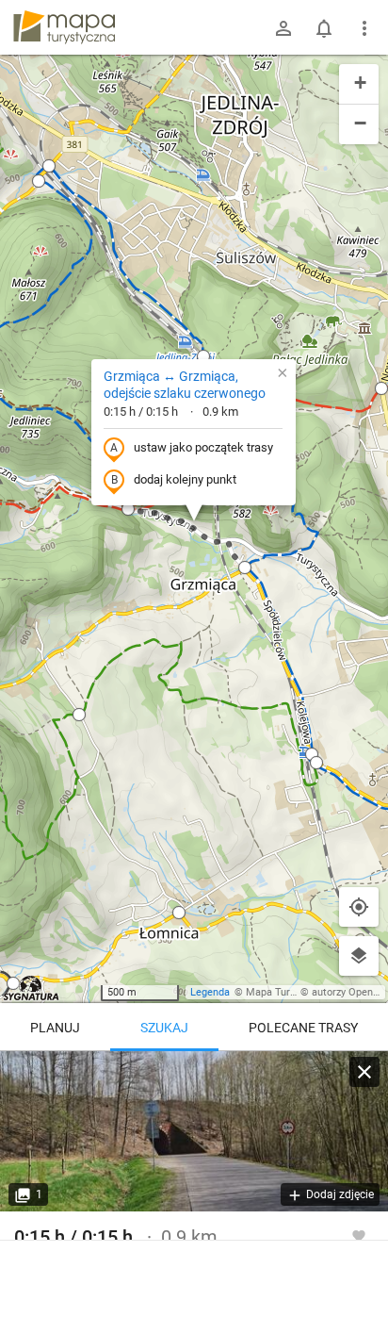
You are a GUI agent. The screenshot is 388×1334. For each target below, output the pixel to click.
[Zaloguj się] (283, 28)
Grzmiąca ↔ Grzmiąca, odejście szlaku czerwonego (185, 385)
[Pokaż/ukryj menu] (364, 28)
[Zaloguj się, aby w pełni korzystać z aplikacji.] (359, 1235)
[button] (203, 356)
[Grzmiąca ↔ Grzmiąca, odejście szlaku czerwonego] (194, 1131)
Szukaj (164, 1027)
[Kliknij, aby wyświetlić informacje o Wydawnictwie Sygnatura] (31, 988)
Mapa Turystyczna (288, 992)
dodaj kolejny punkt (185, 479)
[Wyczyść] (364, 1072)
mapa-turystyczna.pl (64, 27)
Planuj (55, 1027)
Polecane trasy (303, 1027)
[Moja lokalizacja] (359, 907)
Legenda (210, 992)
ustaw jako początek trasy (203, 447)
